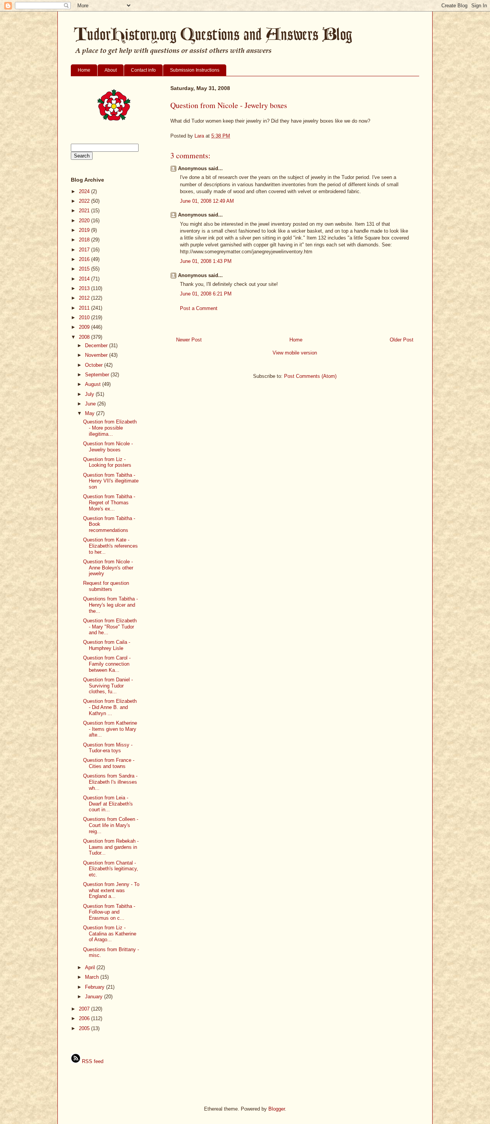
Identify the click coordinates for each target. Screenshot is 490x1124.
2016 (85, 259)
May (90, 413)
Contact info (143, 70)
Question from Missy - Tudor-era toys (107, 748)
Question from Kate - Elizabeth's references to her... (110, 546)
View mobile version (295, 353)
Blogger (276, 1109)
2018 (85, 240)
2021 (85, 210)
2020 (85, 220)
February (95, 987)
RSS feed (91, 1061)
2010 (85, 317)
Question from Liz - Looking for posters (107, 462)
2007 (85, 1009)
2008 (85, 337)
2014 (85, 279)
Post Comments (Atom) (310, 376)
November (97, 355)
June (91, 404)
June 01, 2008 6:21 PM (206, 294)
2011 (85, 308)
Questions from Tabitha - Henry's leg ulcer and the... (110, 605)
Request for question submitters (106, 586)
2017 (85, 250)
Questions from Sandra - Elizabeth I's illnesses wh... (110, 782)
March (92, 977)
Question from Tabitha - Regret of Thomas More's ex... (109, 502)
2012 (85, 298)
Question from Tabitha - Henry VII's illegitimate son (111, 481)
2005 (85, 1028)
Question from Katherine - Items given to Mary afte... (110, 729)
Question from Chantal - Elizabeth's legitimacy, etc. (110, 869)
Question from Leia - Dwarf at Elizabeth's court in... (108, 803)
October (94, 365)
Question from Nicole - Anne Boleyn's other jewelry (108, 567)
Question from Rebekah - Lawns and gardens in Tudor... (111, 847)
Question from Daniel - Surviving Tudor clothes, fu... (108, 685)
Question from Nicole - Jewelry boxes (108, 447)
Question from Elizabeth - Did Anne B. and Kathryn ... (110, 707)
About (111, 70)
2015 (85, 269)
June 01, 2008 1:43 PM (206, 261)
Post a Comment (198, 308)
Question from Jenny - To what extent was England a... (111, 890)
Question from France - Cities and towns (108, 763)
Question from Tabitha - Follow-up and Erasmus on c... (109, 912)
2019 (85, 230)
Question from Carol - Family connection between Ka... (107, 664)
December (97, 345)
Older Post (401, 340)
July (90, 394)
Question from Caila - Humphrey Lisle (106, 645)
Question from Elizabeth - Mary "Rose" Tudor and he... (110, 626)
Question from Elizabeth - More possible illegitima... (110, 427)
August (93, 384)
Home (84, 70)
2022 (85, 201)
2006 (85, 1018)
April (90, 967)
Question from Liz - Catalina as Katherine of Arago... (109, 933)
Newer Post (189, 340)
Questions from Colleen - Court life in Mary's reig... (110, 825)
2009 (85, 327)
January (94, 996)
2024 (85, 191)
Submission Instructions (194, 70)
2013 (85, 288)
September (98, 374)
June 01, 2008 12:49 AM (207, 201)
